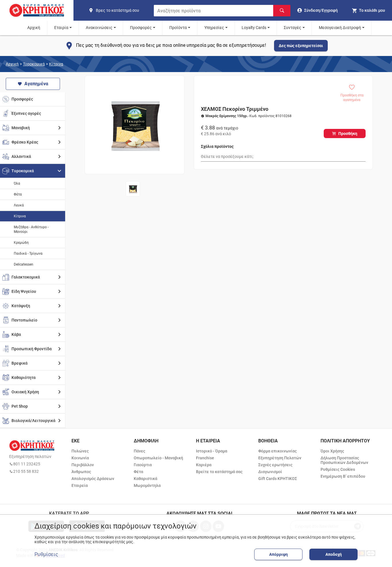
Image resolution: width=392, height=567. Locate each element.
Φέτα (18, 194)
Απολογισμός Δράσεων (92, 478)
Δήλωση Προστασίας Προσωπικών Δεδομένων (344, 460)
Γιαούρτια (143, 464)
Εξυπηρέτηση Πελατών (279, 458)
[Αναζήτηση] (281, 10)
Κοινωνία (80, 458)
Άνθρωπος (81, 471)
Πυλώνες (80, 451)
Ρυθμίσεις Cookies (338, 469)
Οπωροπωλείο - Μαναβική (158, 458)
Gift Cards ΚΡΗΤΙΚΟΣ (277, 478)
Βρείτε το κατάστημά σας (219, 471)
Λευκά (19, 205)
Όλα (17, 183)
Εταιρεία (79, 485)
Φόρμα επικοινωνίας (277, 451)
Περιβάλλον (82, 464)
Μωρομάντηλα (147, 485)
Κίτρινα (56, 64)
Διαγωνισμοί (270, 471)
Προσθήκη (347, 133)
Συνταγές (292, 27)
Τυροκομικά (34, 64)
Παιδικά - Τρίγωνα (28, 253)
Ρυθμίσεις (46, 554)
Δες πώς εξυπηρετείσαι (301, 45)
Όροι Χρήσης (332, 451)
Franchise (205, 458)
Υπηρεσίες (214, 27)
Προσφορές (141, 27)
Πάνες (139, 451)
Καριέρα (203, 464)
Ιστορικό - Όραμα (211, 451)
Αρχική (33, 27)
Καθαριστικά (145, 478)
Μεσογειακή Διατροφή (340, 27)
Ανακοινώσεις (99, 27)
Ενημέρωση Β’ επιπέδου (343, 476)
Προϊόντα (178, 27)
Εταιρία (61, 27)
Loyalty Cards (254, 27)
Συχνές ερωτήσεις (275, 464)
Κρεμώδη (21, 243)
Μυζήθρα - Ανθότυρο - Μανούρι (31, 229)
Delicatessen (23, 264)
